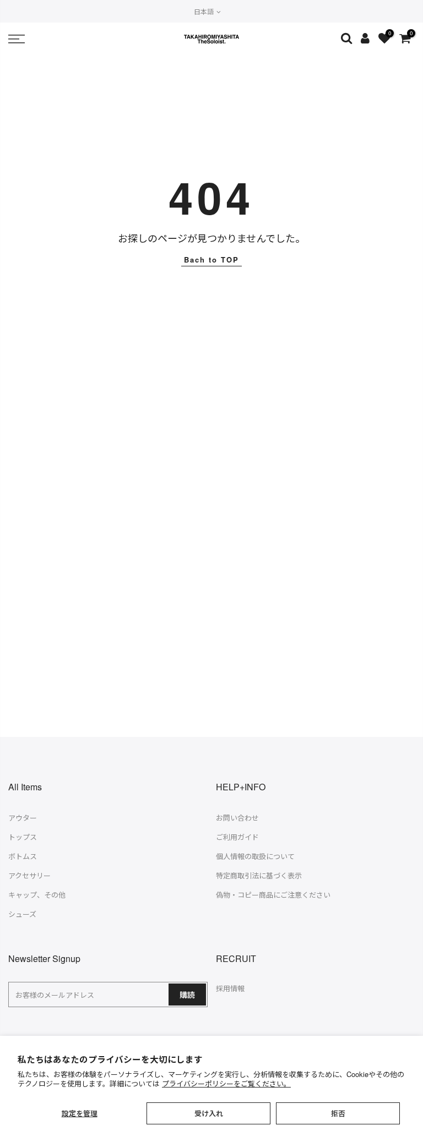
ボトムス (22, 856)
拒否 (338, 1113)
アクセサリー (29, 875)
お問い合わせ (237, 817)
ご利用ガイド (237, 837)
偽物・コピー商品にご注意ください (273, 894)
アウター (22, 817)
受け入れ (208, 1113)
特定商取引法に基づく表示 (259, 875)
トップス (22, 837)
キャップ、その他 (37, 894)
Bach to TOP (211, 259)
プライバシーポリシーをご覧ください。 (226, 1083)
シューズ (22, 914)
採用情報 (230, 988)
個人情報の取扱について (255, 856)
